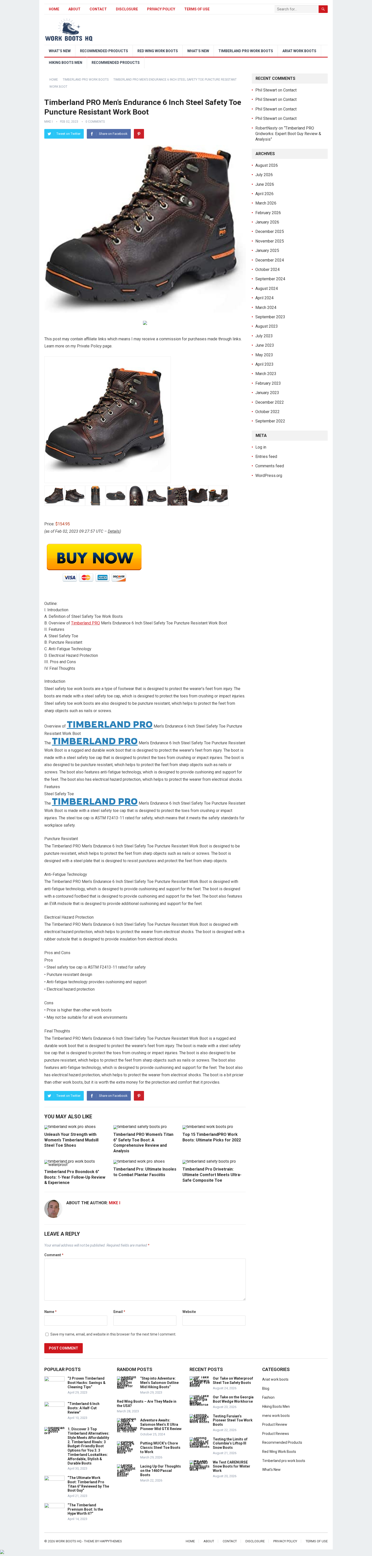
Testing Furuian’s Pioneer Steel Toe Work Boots (233, 1420)
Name (50, 1312)
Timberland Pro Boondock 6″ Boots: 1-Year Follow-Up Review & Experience (74, 1177)
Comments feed (269, 466)
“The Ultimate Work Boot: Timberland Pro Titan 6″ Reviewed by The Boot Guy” (88, 1484)
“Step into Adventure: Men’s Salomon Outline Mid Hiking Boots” (159, 1382)
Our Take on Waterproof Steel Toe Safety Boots (233, 1380)
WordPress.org (268, 475)
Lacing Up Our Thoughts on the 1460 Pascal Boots (160, 1470)
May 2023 (264, 355)
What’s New (60, 51)
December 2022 (269, 402)
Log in (260, 447)
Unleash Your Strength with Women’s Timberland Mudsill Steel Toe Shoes (71, 1140)
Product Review (274, 1424)
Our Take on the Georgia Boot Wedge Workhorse (233, 1399)
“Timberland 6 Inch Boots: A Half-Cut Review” (83, 1408)
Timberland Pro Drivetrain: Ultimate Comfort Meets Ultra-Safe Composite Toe (211, 1174)
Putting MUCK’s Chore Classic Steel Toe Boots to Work (160, 1447)
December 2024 (269, 260)
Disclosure (127, 9)
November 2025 (269, 241)
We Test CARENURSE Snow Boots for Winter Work (231, 1466)
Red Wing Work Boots (157, 51)
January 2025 (267, 250)
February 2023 (268, 383)
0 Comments (95, 121)
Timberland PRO (85, 623)
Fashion (268, 1397)
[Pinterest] (139, 134)
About (74, 9)
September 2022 (270, 421)
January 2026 (267, 222)
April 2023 (264, 364)
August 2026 (266, 165)
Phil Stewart (266, 90)
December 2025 (269, 231)
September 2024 (270, 278)
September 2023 (270, 316)
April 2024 (264, 297)
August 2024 (266, 288)
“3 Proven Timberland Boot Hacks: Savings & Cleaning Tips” (87, 1382)
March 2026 (265, 203)
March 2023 (265, 373)
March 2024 (265, 307)
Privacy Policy (161, 9)
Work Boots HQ (68, 1541)
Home (54, 9)
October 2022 (267, 411)
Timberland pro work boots (245, 51)
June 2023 (264, 345)
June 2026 (264, 184)
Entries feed (266, 456)
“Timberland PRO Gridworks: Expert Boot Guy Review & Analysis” (288, 134)
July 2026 (264, 174)
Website (189, 1312)
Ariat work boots (299, 51)
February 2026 (268, 212)
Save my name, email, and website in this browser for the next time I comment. (113, 1334)
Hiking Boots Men (65, 63)
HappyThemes (111, 1541)
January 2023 (267, 392)
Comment (54, 1255)
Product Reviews (275, 1434)
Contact (98, 9)
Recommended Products (104, 51)
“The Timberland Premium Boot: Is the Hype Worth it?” (85, 1509)
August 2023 (266, 326)
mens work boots (276, 1416)
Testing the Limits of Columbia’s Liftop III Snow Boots (230, 1443)
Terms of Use (197, 9)
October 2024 (267, 269)
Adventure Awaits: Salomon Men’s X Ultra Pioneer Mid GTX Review (160, 1424)
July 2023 (264, 336)
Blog (265, 1388)
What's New (271, 1470)
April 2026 (264, 193)
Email (119, 1312)
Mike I (48, 121)
